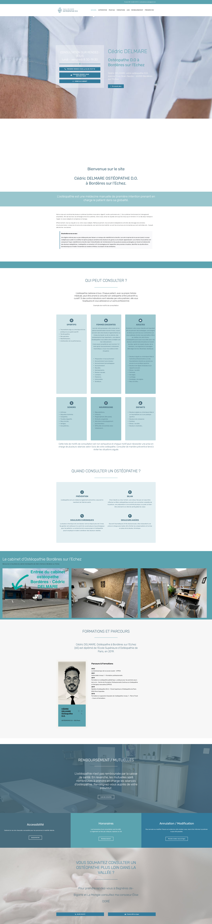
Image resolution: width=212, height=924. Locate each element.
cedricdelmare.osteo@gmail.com (148, 2)
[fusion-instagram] (78, 711)
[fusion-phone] (81, 713)
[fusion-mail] (81, 711)
